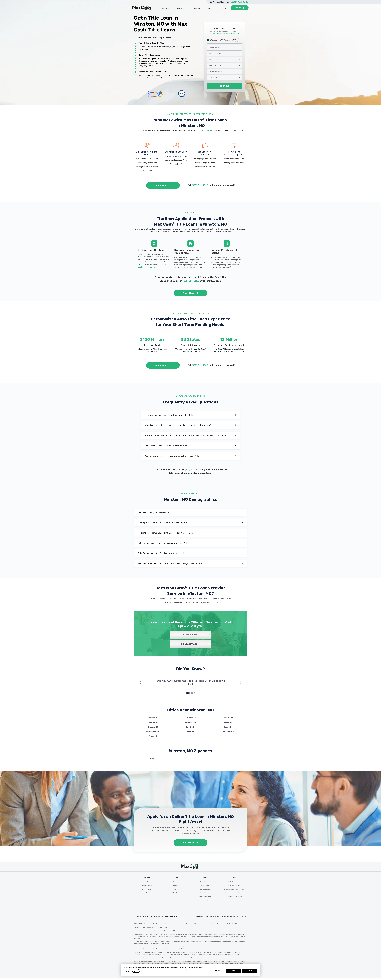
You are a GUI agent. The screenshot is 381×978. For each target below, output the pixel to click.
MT (189, 906)
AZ (146, 906)
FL (156, 906)
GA (158, 906)
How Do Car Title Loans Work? (234, 882)
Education (196, 8)
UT (225, 906)
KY (171, 906)
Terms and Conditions (212, 916)
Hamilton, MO (153, 722)
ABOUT (210, 8)
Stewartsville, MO (228, 731)
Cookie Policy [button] (177, 970)
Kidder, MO (228, 722)
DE (153, 906)
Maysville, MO (190, 727)
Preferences (216, 970)
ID (163, 906)
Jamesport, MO (190, 722)
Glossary (176, 900)
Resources (176, 882)
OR (213, 906)
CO (151, 906)
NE (194, 906)
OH (207, 906)
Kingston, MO (153, 727)
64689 (153, 759)
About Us (147, 882)
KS (169, 906)
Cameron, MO (153, 718)
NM (202, 906)
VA (227, 906)
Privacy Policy (199, 916)
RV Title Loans (205, 885)
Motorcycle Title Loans (205, 889)
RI (215, 906)
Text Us (223, 8)
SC (217, 906)
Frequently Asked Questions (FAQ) (234, 889)
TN (220, 906)
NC (192, 906)
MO (184, 906)
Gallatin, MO (228, 718)
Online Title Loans (205, 882)
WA (230, 906)
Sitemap (147, 900)
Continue (224, 86)
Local (176, 889)
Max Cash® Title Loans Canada (147, 892)
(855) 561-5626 (175, 47)
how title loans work (207, 130)
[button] (190, 415)
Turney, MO (153, 736)
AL (141, 906)
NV (205, 906)
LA (174, 906)
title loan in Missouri (236, 229)
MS (187, 906)
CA (148, 906)
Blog (176, 896)
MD (177, 906)
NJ (200, 906)
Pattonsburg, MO (152, 731)
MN (181, 906)
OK (210, 906)
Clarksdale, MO (190, 718)
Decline (233, 970)
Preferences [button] (136, 972)
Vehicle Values (176, 892)
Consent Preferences (228, 916)
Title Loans (165, 8)
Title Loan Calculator (234, 885)
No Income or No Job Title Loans (234, 892)
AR (143, 906)
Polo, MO (190, 731)
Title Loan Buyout (205, 900)
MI (179, 906)
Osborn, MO (228, 727)
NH (197, 906)
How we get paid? (147, 889)
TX (222, 906)
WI (232, 906)
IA (160, 906)
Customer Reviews (147, 885)
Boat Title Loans (205, 892)
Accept (250, 970)
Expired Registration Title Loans (234, 896)
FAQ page (216, 281)
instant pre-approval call (225, 33)
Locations (180, 8)
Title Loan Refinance (205, 896)
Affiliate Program (234, 900)
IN (167, 906)
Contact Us (147, 896)
